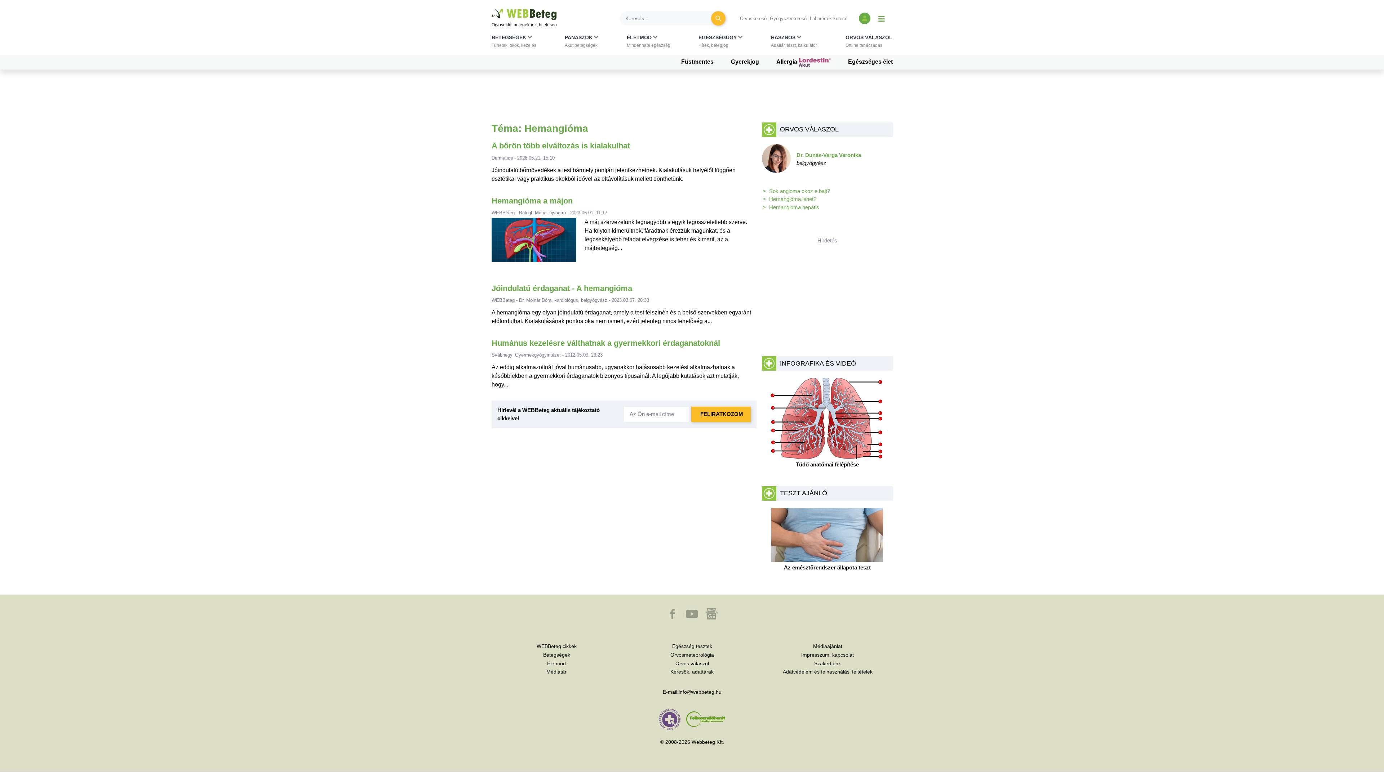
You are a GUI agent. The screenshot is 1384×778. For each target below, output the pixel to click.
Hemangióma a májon (532, 200)
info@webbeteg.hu (700, 692)
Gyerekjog (745, 62)
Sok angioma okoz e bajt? (799, 191)
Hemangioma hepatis (794, 207)
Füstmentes (697, 62)
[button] (514, 43)
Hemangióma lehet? (792, 199)
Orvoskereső (753, 18)
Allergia (787, 62)
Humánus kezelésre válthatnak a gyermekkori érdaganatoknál (606, 343)
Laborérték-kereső (828, 18)
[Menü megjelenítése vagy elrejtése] (881, 18)
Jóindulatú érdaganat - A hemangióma (562, 288)
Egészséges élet (870, 62)
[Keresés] (718, 18)
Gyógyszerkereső (788, 18)
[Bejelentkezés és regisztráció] (864, 18)
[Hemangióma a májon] (534, 243)
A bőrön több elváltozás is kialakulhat (561, 145)
